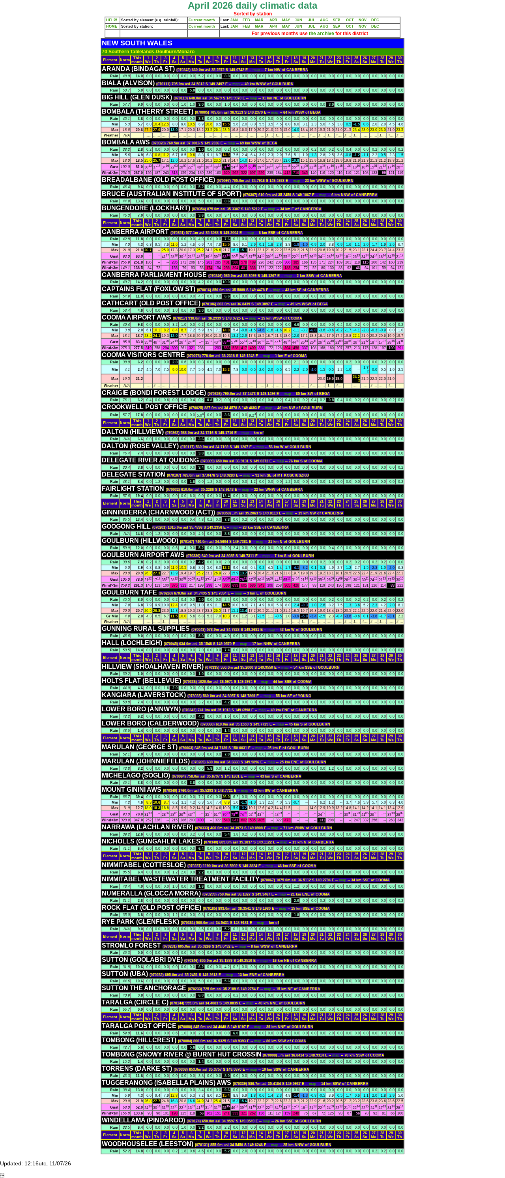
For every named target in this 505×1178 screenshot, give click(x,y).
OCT (350, 20)
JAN (234, 20)
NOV (363, 20)
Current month (202, 20)
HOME (111, 26)
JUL (311, 20)
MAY (286, 20)
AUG (324, 20)
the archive (321, 33)
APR (273, 20)
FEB (246, 20)
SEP (336, 20)
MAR (259, 20)
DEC (375, 20)
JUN (298, 20)
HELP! (111, 20)
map (256, 70)
